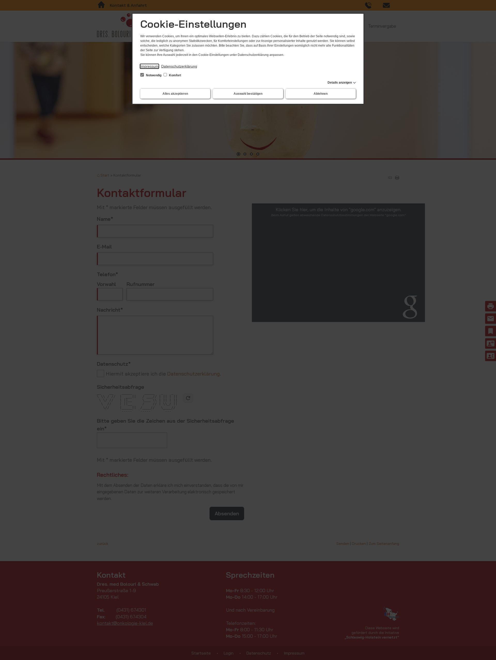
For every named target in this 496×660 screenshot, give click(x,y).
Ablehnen (321, 94)
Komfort (174, 75)
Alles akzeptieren (175, 94)
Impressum (149, 66)
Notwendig (153, 75)
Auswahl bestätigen (248, 94)
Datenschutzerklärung (179, 66)
